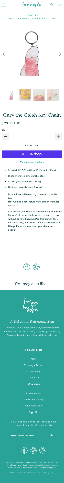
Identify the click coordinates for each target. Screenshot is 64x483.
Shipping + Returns (33, 365)
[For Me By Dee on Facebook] (24, 451)
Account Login (33, 371)
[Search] (52, 5)
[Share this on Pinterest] (36, 267)
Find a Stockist (33, 393)
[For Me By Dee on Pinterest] (33, 451)
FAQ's (34, 359)
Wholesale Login (33, 405)
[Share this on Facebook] (27, 267)
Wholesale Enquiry (33, 399)
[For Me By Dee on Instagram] (43, 451)
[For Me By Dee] (32, 5)
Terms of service (34, 473)
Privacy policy (49, 473)
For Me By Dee (20, 473)
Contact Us (33, 377)
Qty (3, 129)
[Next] (60, 54)
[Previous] (4, 54)
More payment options (32, 161)
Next (37, 15)
